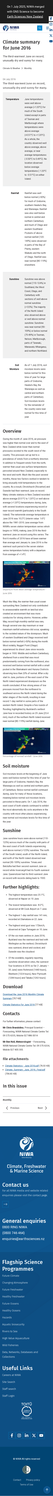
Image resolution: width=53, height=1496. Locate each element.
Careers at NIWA (11, 1375)
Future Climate (10, 1275)
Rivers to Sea (9, 1331)
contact (37, 1195)
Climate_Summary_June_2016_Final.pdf (25, 1069)
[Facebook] (51, 18)
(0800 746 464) (13, 1233)
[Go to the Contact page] (5, 1204)
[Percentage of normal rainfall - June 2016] (26, 741)
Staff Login (8, 1395)
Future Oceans (10, 1303)
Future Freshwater (12, 1289)
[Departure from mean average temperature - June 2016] (26, 574)
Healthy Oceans (11, 1310)
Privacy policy (33, 1480)
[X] (51, 35)
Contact (17, 1480)
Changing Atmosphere (15, 1282)
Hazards (7, 1317)
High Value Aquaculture (15, 1338)
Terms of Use (26, 1484)
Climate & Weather (11, 68)
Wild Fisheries (10, 1345)
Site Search (8, 1382)
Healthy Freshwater (13, 1296)
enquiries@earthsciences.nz (23, 1239)
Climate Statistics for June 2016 (19, 1004)
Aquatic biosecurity (13, 1324)
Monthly (28, 68)
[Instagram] (51, 24)
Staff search (9, 1388)
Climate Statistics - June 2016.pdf (22, 1065)
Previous (14, 1108)
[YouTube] (51, 41)
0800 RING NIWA (14, 1227)
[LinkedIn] (51, 30)
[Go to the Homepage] (11, 28)
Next (40, 1108)
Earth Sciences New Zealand (25, 16)
